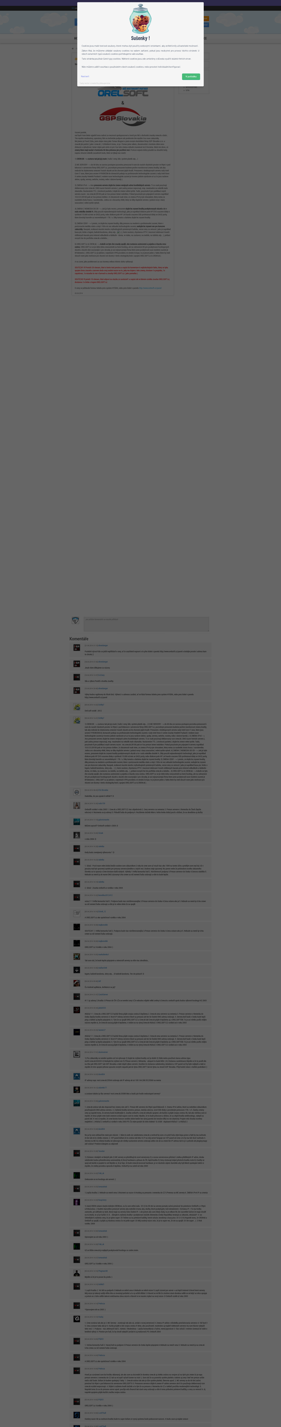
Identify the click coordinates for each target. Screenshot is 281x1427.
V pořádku (191, 76)
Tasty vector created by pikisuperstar (94, 83)
